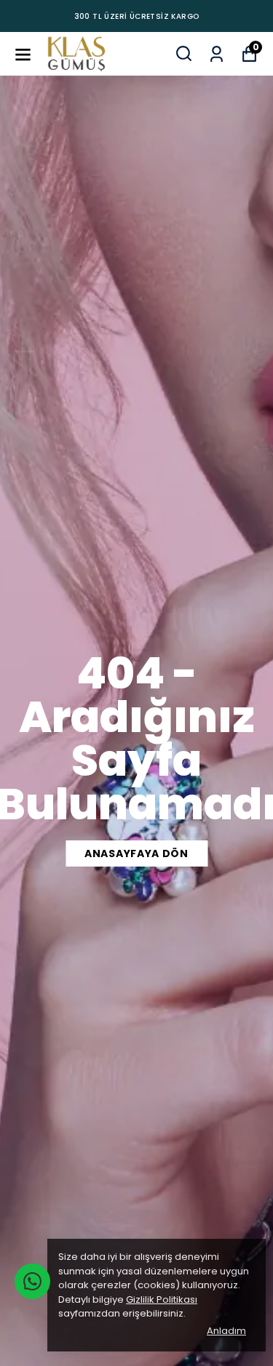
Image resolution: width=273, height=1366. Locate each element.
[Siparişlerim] (216, 52)
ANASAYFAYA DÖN (136, 853)
